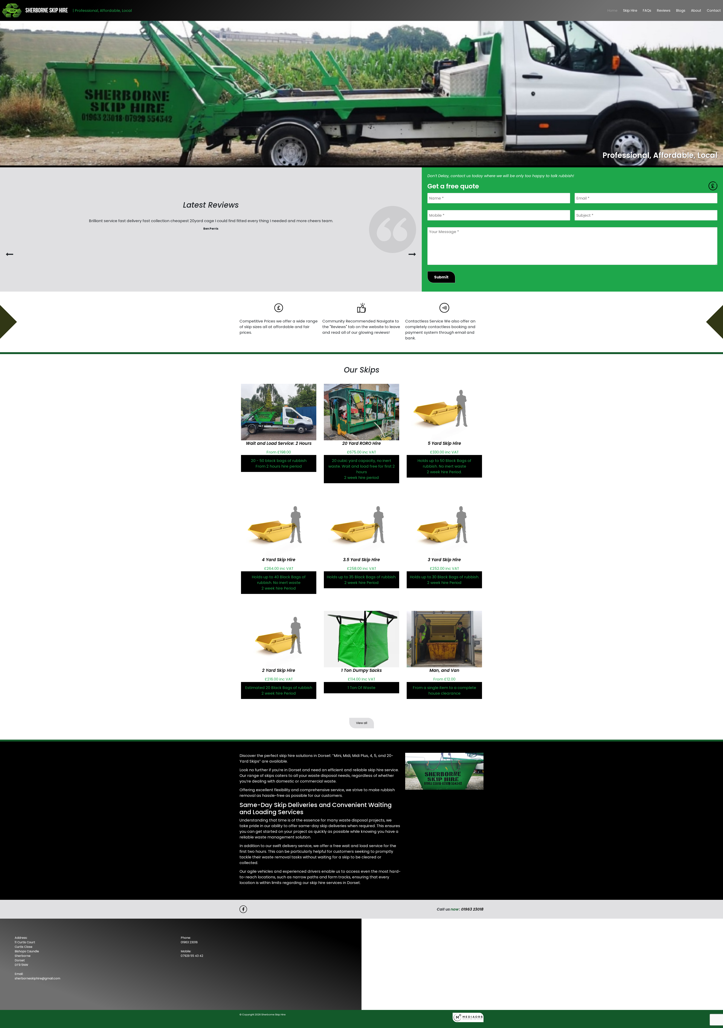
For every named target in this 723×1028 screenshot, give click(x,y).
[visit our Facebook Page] (243, 909)
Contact (714, 10)
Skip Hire (630, 10)
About (696, 10)
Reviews (663, 10)
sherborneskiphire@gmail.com (37, 978)
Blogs (680, 10)
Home (612, 10)
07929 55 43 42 (192, 956)
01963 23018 (472, 909)
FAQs (647, 10)
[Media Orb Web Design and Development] (468, 1017)
